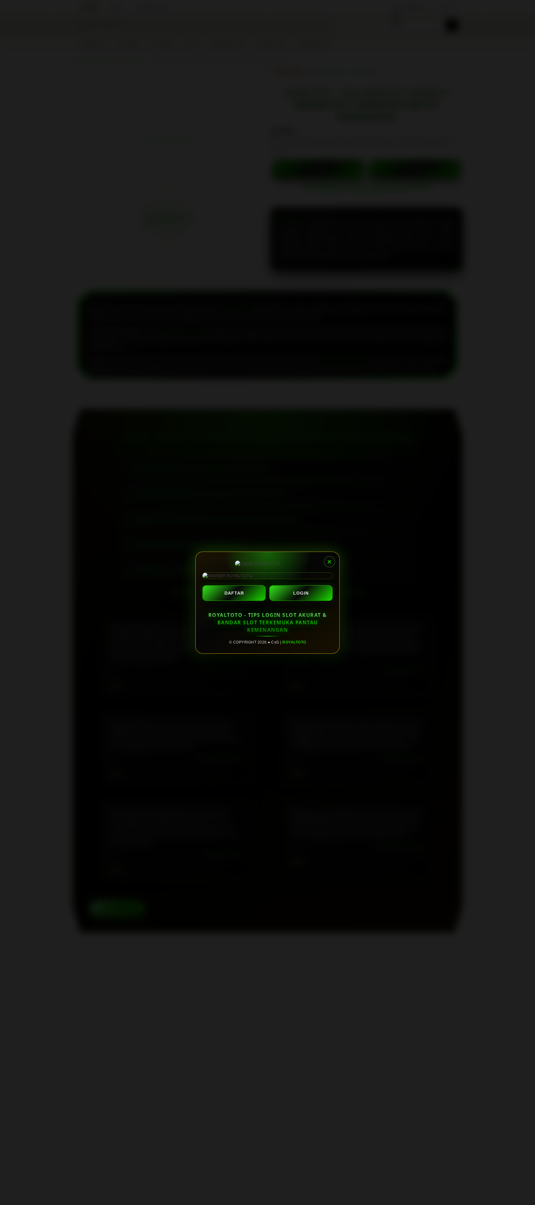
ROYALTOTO (294, 642)
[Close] (329, 561)
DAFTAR (234, 593)
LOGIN (301, 593)
